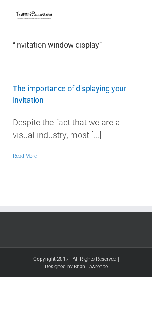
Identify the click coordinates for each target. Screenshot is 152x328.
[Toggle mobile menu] (136, 12)
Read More (25, 156)
